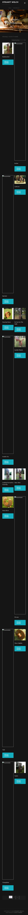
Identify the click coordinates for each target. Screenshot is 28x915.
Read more (7, 62)
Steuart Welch (10, 2)
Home (10, 7)
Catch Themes (18, 912)
